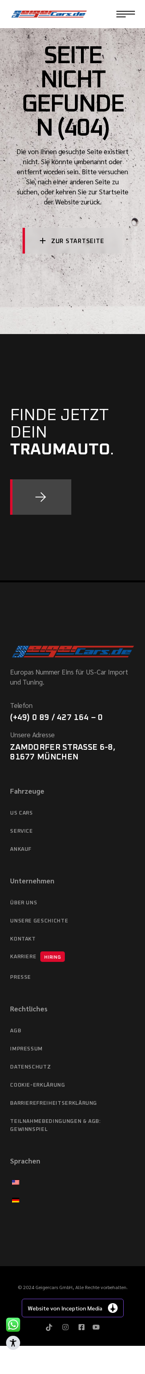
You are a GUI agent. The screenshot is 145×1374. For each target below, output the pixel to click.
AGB (15, 1031)
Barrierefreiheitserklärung (53, 1103)
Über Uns (23, 903)
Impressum (26, 1049)
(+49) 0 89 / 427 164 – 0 (56, 718)
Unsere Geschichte (39, 921)
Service (21, 831)
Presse (20, 977)
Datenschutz (30, 1067)
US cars (21, 813)
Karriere (35, 956)
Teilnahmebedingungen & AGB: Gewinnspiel (55, 1125)
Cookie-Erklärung (37, 1085)
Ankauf (20, 849)
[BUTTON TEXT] (40, 497)
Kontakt (23, 939)
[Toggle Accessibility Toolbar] (13, 1343)
